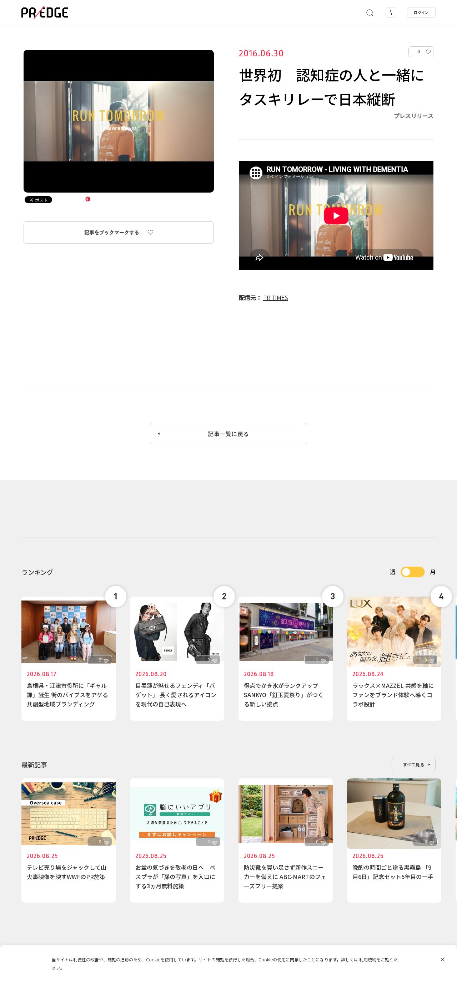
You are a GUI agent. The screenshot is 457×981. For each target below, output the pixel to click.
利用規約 (367, 959)
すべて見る (414, 764)
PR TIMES (275, 297)
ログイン (421, 12)
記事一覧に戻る (228, 433)
